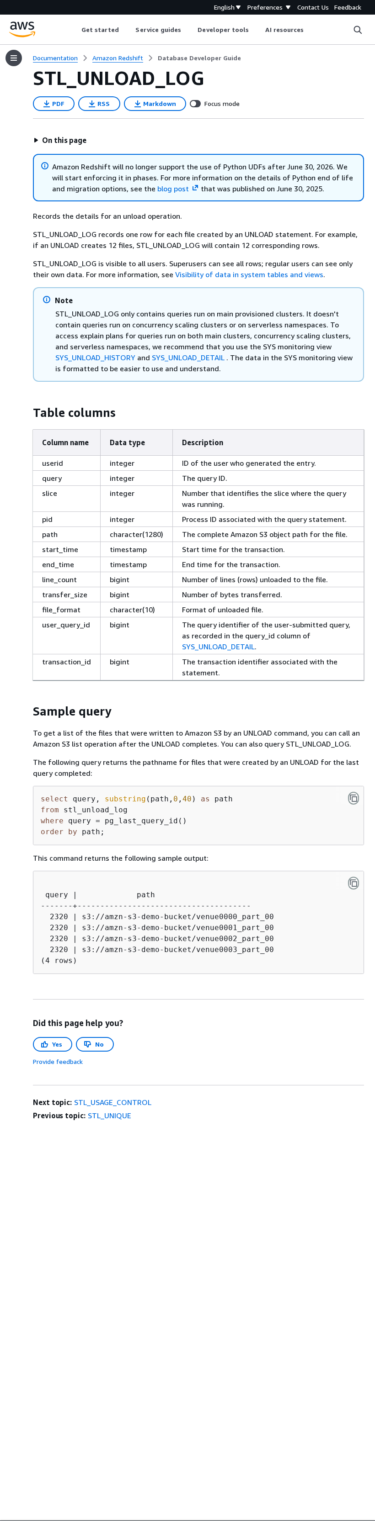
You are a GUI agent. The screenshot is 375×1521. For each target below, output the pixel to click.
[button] (59, 140)
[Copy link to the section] (25, 412)
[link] (199, 58)
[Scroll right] (310, 29)
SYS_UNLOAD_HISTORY (95, 357)
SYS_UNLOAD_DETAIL (188, 357)
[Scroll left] (74, 29)
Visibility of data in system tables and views (249, 274)
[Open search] (357, 30)
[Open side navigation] (13, 58)
